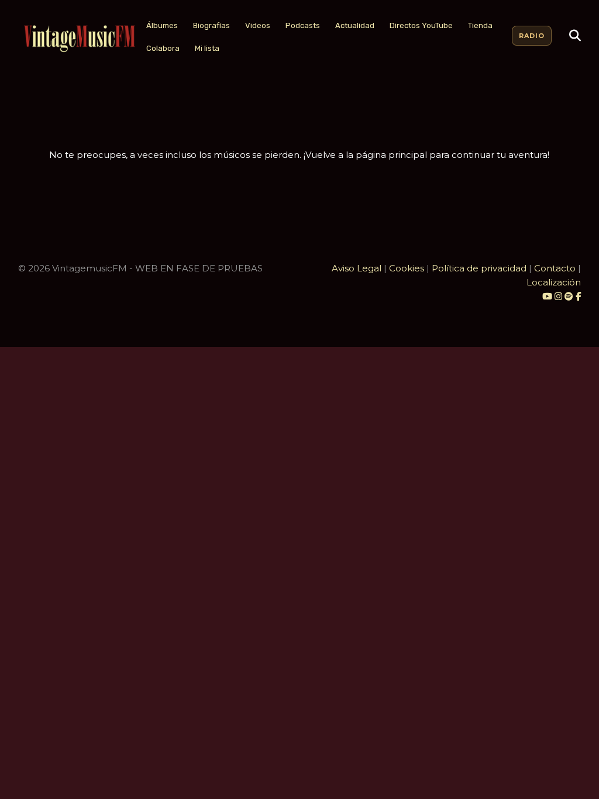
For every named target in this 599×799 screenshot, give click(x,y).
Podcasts (302, 25)
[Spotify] (568, 296)
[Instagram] (559, 296)
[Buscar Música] (575, 35)
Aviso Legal (356, 268)
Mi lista (207, 48)
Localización (553, 282)
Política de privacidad (479, 268)
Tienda (480, 25)
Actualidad (354, 25)
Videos (257, 25)
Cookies (406, 268)
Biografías (211, 25)
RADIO (532, 36)
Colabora (163, 48)
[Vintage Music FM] (78, 39)
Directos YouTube (421, 25)
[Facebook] (578, 296)
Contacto (555, 268)
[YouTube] (547, 296)
